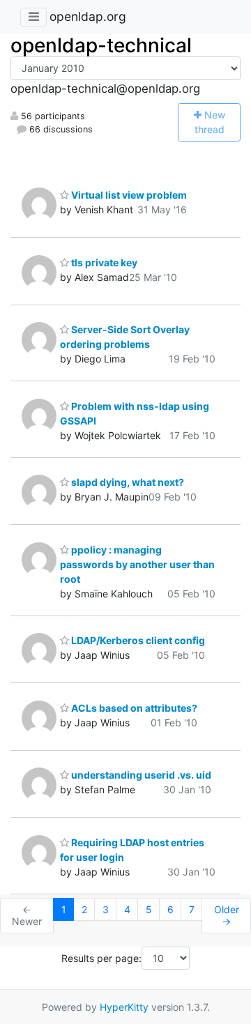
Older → (226, 915)
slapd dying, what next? (126, 482)
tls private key (103, 262)
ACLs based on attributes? (133, 708)
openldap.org (88, 16)
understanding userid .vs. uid (140, 775)
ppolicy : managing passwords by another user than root (137, 564)
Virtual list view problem (128, 195)
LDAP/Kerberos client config (137, 640)
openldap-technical (101, 45)
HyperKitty (124, 1007)
